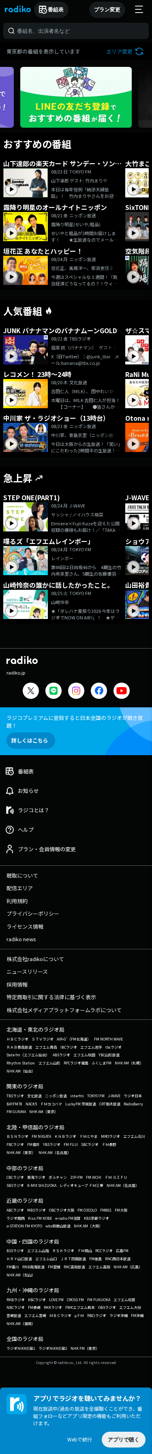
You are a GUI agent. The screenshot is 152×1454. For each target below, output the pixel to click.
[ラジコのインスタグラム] (76, 691)
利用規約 (17, 901)
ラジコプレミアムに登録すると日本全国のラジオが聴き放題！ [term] (74, 721)
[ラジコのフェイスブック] (99, 692)
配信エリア (19, 888)
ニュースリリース (27, 971)
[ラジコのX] (31, 692)
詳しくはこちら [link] (29, 740)
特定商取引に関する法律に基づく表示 (51, 997)
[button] (126, 51)
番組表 (56, 9)
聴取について (22, 875)
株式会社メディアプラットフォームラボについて (64, 1010)
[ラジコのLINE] (53, 692)
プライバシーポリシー (32, 913)
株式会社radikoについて (35, 959)
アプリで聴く (123, 1440)
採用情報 (17, 984)
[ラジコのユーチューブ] (121, 692)
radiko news (21, 939)
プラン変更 (107, 9)
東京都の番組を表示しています (43, 51)
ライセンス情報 (24, 926)
